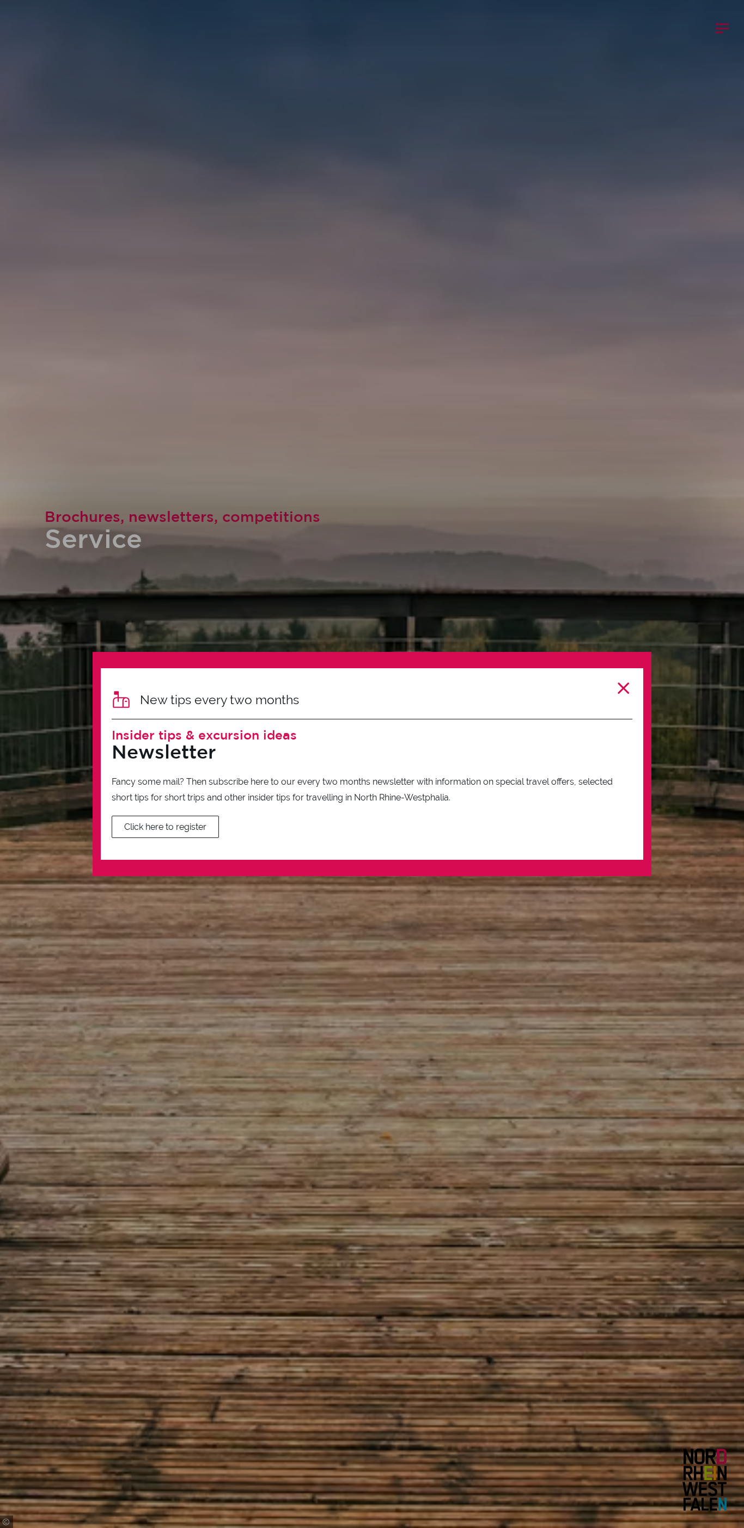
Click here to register (165, 827)
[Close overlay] (623, 688)
